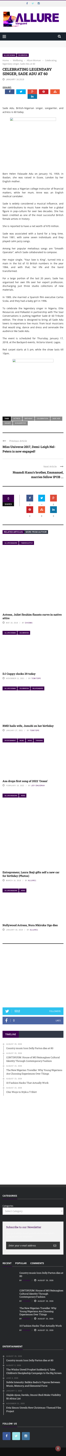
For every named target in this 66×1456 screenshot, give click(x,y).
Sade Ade (56, 418)
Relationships (37, 688)
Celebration (22, 55)
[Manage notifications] (58, 1448)
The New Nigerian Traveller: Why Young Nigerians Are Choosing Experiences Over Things (37, 1311)
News (30, 740)
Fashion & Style (27, 543)
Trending (39, 740)
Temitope (36, 678)
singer (7, 423)
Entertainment (10, 740)
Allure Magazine (11, 543)
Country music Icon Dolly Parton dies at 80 (25, 42)
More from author (36, 531)
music (22, 740)
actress (16, 418)
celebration (42, 418)
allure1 (32, 880)
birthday (28, 418)
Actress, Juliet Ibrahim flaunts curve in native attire (32, 616)
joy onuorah (38, 785)
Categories (8, 1205)
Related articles (13, 531)
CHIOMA (28, 623)
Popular (21, 1263)
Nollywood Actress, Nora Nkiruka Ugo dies (30, 925)
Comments (37, 1263)
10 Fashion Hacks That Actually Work (40, 1325)
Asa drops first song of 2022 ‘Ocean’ (25, 781)
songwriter (20, 423)
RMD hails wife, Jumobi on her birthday (28, 725)
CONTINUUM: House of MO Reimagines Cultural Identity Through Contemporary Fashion (32, 47)
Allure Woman (9, 55)
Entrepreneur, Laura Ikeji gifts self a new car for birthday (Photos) (31, 874)
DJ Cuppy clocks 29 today (19, 673)
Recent (7, 1263)
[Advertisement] (33, 977)
